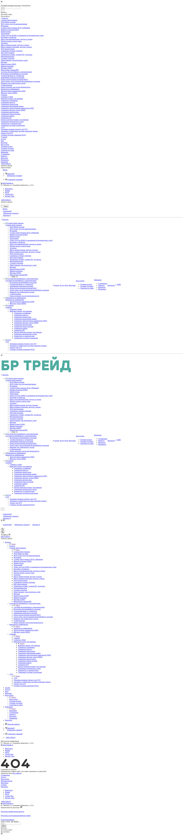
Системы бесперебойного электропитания (29, 607)
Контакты (4, 787)
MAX (7, 192)
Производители (6, 781)
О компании (5, 775)
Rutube (7, 191)
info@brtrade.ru (7, 183)
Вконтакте (9, 189)
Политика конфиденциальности (12, 811)
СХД (15, 678)
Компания (13, 711)
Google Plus (9, 194)
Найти (4, 826)
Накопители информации (23, 628)
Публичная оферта (7, 820)
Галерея (3, 785)
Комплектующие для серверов (29, 645)
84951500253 (6, 164)
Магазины (4, 783)
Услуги (3, 777)
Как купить (13, 699)
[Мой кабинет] (2, 512)
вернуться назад (6, 773)
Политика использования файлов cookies (16, 815)
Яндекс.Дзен (9, 196)
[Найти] (2, 10)
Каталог (12, 546)
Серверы (17, 638)
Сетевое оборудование (22, 552)
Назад (14, 544)
